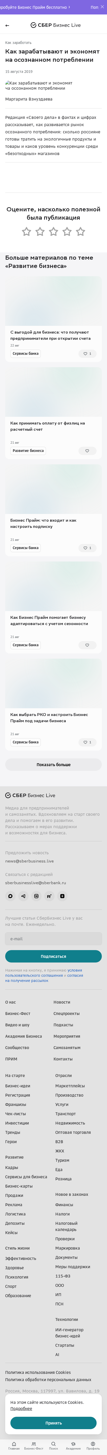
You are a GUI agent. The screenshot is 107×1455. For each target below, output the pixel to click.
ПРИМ (11, 1058)
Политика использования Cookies (38, 1372)
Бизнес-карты (19, 1186)
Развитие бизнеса (28, 450)
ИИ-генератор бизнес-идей (69, 1332)
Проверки (65, 1238)
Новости (62, 1002)
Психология (16, 1277)
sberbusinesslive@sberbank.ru (35, 882)
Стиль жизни (17, 1248)
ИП (58, 1294)
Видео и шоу (17, 1024)
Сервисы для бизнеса (26, 1176)
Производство (69, 1095)
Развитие (14, 1157)
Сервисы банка (25, 353)
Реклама (13, 1204)
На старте (15, 1075)
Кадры (11, 1167)
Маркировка (67, 1248)
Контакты (63, 1058)
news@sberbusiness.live (29, 861)
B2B (59, 1141)
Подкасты (63, 1024)
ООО (59, 1285)
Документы (66, 1257)
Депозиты (15, 1223)
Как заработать (18, 42)
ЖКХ (59, 1150)
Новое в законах (71, 1194)
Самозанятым (67, 1047)
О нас (10, 1002)
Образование (18, 1295)
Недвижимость (70, 1123)
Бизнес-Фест (17, 1013)
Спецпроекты (67, 1013)
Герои (11, 1141)
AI (57, 1354)
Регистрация (17, 1095)
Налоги (62, 1214)
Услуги (61, 1104)
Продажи (14, 1195)
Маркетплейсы (70, 1085)
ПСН (59, 1303)
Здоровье (14, 1267)
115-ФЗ (62, 1276)
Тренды (12, 1132)
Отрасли (63, 1075)
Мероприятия (67, 1036)
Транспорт (65, 1113)
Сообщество (17, 1047)
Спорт (11, 1286)
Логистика (15, 1214)
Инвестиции (17, 1123)
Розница (63, 1178)
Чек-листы (15, 1113)
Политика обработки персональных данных (48, 1379)
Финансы (64, 1204)
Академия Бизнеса (23, 1036)
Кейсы (11, 1232)
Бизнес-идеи (17, 1085)
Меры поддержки (72, 1266)
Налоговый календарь (66, 1226)
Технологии (66, 1319)
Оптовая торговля (73, 1132)
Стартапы (64, 1345)
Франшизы (15, 1104)
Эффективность (20, 1258)
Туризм (62, 1160)
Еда (59, 1169)
